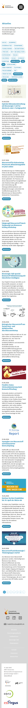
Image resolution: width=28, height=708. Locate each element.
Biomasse (21, 58)
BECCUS (4, 42)
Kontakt (14, 650)
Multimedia (5, 58)
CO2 (3, 64)
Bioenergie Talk (7, 45)
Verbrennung (18, 74)
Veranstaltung (6, 74)
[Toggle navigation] (21, 7)
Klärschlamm (11, 64)
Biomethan (5, 61)
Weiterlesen (6, 138)
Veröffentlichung (16, 77)
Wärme (4, 80)
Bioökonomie (6, 55)
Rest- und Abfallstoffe (18, 52)
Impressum (14, 653)
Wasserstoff (13, 80)
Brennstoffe (15, 61)
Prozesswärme (6, 70)
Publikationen (14, 636)
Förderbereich (14, 643)
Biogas (13, 58)
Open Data (5, 52)
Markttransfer (7, 67)
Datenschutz (14, 656)
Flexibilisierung (7, 48)
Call (23, 61)
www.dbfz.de (8, 676)
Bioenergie (12, 42)
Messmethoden (19, 48)
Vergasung (5, 77)
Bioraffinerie (18, 45)
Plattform (17, 67)
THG (15, 70)
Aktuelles (14, 630)
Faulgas (15, 55)
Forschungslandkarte (14, 633)
